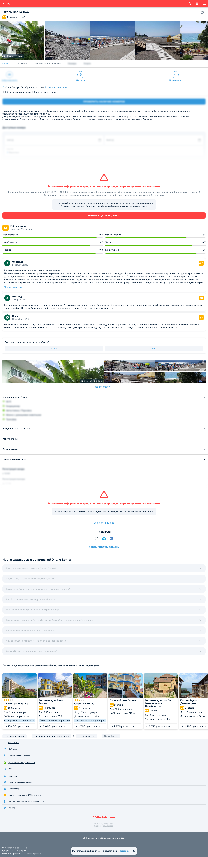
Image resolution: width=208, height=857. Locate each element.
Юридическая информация (14, 851)
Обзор (5, 63)
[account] (197, 3)
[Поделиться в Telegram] (104, 538)
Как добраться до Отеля (48, 63)
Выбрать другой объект (104, 215)
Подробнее (124, 851)
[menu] (204, 3)
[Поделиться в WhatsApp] (96, 538)
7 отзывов (21, 63)
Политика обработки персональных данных (21, 853)
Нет (154, 348)
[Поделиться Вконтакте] (111, 538)
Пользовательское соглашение (16, 848)
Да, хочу (54, 348)
